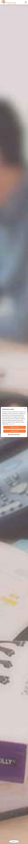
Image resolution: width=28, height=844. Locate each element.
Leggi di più (12, 424)
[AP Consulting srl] (8, 2)
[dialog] (14, 422)
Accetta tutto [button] (14, 427)
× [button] (24, 408)
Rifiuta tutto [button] (14, 431)
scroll (13, 841)
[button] (14, 434)
